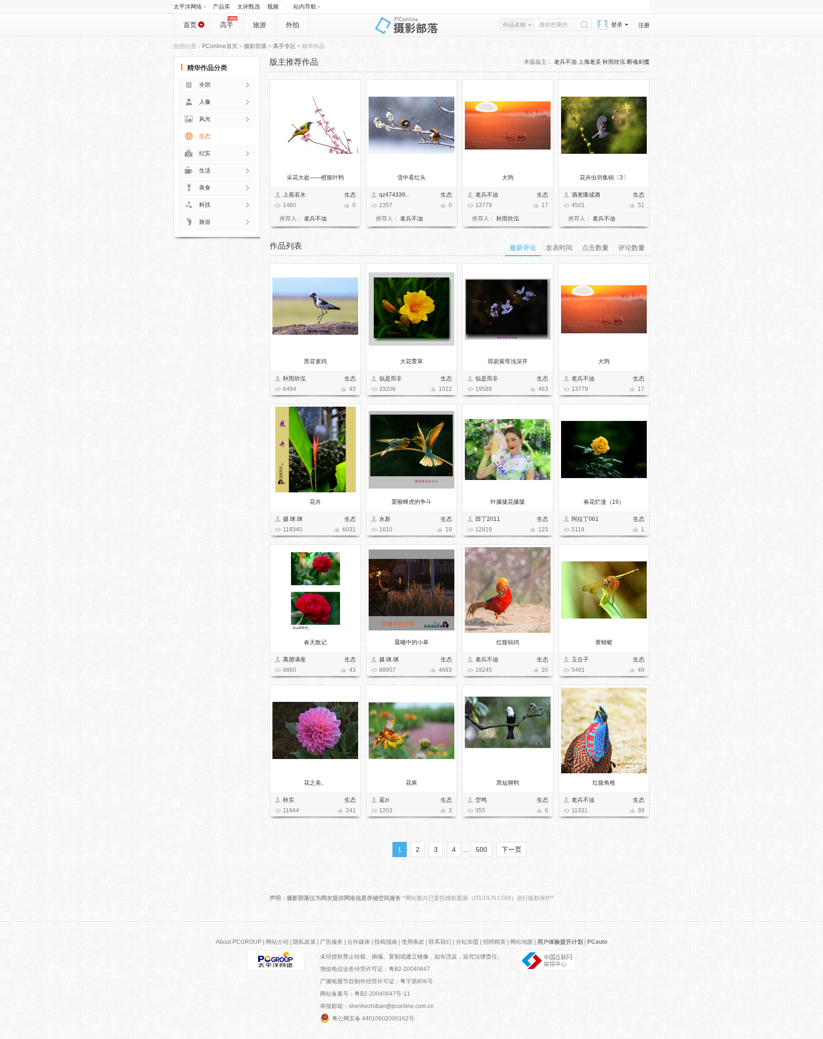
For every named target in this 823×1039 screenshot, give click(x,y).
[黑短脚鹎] (508, 730)
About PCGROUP (238, 942)
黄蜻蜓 (603, 642)
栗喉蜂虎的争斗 (411, 502)
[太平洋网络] (275, 960)
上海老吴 (589, 62)
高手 (226, 25)
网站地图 (521, 942)
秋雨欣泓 (613, 62)
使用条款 (412, 942)
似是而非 (390, 378)
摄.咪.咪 (293, 519)
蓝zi (384, 800)
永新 (385, 519)
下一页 (512, 849)
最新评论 (523, 247)
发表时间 (559, 247)
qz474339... (394, 194)
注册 (644, 25)
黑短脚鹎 (507, 782)
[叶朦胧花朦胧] (508, 449)
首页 (190, 25)
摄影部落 (255, 46)
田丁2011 (487, 519)
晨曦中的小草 (411, 642)
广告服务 (331, 942)
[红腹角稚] (604, 730)
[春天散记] (315, 590)
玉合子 (580, 659)
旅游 (259, 25)
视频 (273, 6)
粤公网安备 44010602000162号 (373, 1018)
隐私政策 (304, 942)
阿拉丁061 (585, 519)
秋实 (288, 800)
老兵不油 (565, 62)
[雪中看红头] (411, 125)
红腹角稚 (603, 782)
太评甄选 (248, 6)
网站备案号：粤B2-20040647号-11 (365, 993)
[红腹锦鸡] (508, 590)
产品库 (221, 6)
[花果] (411, 730)
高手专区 (284, 46)
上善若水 (294, 194)
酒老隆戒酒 (586, 194)
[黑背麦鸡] (315, 309)
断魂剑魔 (638, 62)
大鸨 (507, 177)
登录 (616, 24)
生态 (350, 194)
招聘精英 (494, 942)
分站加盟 (467, 942)
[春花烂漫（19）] (604, 449)
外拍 (292, 25)
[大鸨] (508, 125)
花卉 (315, 502)
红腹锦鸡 (507, 642)
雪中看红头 (411, 177)
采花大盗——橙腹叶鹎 (315, 177)
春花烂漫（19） (603, 502)
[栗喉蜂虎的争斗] (411, 450)
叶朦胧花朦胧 (508, 502)
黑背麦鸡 (315, 361)
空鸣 (481, 800)
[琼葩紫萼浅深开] (508, 309)
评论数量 (631, 247)
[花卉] (315, 449)
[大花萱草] (411, 309)
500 (481, 849)
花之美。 (315, 782)
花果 (411, 782)
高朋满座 (294, 659)
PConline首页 (220, 46)
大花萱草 (411, 361)
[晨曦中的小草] (411, 589)
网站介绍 (277, 942)
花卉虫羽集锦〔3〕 (604, 177)
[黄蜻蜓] (604, 590)
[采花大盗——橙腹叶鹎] (315, 125)
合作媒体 (358, 942)
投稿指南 (385, 942)
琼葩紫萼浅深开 (508, 361)
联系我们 (440, 942)
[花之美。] (315, 730)
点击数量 (595, 247)
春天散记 (315, 642)
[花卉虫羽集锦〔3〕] (604, 125)
